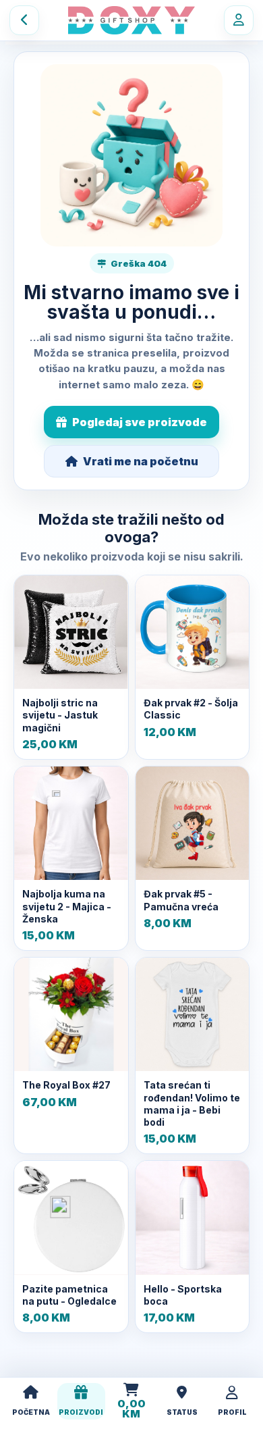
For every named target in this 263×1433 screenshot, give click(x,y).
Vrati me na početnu (140, 461)
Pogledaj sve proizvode (139, 422)
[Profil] (239, 20)
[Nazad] (24, 20)
